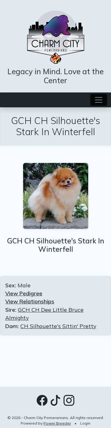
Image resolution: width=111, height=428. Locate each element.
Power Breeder (57, 423)
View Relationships (29, 301)
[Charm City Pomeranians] (55, 36)
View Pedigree (23, 293)
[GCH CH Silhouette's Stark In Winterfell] (55, 194)
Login (85, 423)
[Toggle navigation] (98, 100)
